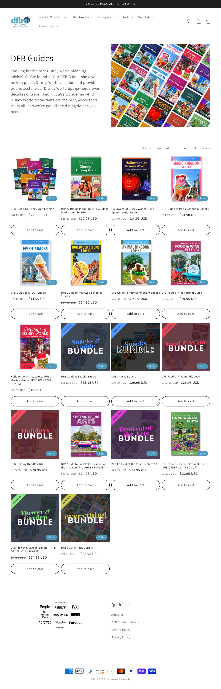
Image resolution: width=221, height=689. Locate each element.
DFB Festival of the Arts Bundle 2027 (134, 464)
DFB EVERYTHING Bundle (77, 548)
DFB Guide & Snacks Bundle (78, 376)
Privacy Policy (120, 637)
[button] (82, 17)
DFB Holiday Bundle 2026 (27, 464)
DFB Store (104, 679)
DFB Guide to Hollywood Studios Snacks (81, 294)
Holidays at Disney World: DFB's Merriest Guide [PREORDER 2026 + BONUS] (32, 380)
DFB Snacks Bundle (123, 376)
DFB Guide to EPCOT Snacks (29, 292)
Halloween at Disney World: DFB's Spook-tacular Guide (132, 210)
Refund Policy (121, 630)
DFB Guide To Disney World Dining (32, 209)
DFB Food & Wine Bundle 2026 (181, 376)
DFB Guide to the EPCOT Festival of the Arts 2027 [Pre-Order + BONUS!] (83, 466)
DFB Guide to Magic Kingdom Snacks (185, 209)
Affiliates (117, 615)
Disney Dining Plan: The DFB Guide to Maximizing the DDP (85, 210)
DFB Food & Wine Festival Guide (182, 292)
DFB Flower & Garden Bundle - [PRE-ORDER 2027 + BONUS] (34, 549)
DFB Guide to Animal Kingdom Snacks (135, 292)
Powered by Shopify (120, 679)
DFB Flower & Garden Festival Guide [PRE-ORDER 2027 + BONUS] (184, 466)
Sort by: (147, 148)
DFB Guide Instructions (127, 622)
